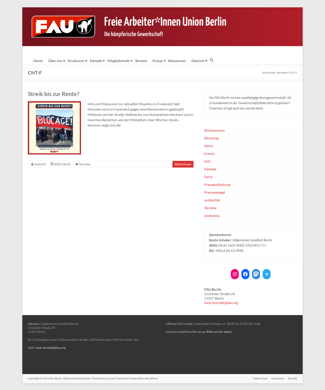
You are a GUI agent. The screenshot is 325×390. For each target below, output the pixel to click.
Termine (141, 60)
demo (208, 146)
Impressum (277, 378)
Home (38, 60)
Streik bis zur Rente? (53, 93)
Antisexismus (214, 130)
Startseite (282, 72)
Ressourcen (177, 60)
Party (208, 177)
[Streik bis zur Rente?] (54, 103)
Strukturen (76, 60)
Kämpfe (96, 60)
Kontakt (292, 378)
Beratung (211, 138)
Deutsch (197, 60)
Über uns (55, 60)
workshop (212, 215)
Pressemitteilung (217, 184)
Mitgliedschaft (118, 60)
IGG (207, 161)
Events (209, 153)
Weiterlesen (183, 164)
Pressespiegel (214, 192)
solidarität (212, 200)
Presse (158, 60)
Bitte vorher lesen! (219, 331)
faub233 (40, 164)
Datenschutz (260, 378)
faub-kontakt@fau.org (221, 302)
